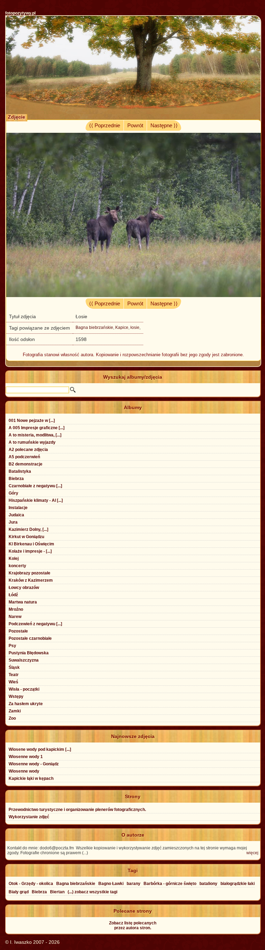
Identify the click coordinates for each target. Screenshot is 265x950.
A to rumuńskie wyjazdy (32, 442)
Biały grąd (19, 891)
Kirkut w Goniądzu (26, 536)
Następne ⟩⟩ (164, 125)
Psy (12, 645)
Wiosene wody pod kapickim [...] (40, 749)
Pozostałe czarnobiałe (30, 638)
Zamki (15, 711)
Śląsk (14, 667)
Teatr (14, 674)
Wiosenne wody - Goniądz (34, 764)
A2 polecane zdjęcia (28, 449)
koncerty (17, 565)
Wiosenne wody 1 (26, 756)
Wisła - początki (24, 689)
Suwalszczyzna (24, 660)
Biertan (57, 891)
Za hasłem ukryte (26, 703)
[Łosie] (133, 295)
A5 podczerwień (24, 456)
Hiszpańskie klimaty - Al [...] (36, 500)
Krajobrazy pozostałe (29, 573)
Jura (13, 522)
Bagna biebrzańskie (94, 327)
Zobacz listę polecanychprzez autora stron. (132, 925)
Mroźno (16, 609)
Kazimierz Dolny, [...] (28, 529)
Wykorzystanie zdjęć (29, 816)
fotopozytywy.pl (20, 13)
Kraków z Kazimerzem (31, 580)
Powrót (135, 125)
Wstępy (16, 696)
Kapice (121, 327)
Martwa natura (23, 602)
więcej (252, 852)
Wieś (13, 682)
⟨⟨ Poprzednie (104, 125)
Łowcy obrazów (24, 587)
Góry (13, 493)
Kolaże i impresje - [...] (30, 551)
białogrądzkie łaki (237, 883)
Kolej (14, 558)
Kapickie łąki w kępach (31, 778)
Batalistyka (20, 471)
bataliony (208, 883)
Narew (15, 616)
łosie (134, 327)
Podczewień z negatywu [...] (35, 623)
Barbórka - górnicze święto (170, 883)
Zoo (12, 718)
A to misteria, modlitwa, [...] (35, 435)
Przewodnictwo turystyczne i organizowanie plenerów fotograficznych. (77, 809)
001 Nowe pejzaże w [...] (32, 420)
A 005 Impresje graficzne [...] (37, 427)
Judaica (16, 515)
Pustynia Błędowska (29, 653)
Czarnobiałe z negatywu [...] (35, 485)
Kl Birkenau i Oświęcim (31, 544)
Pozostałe (18, 631)
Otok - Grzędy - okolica (31, 883)
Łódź (13, 594)
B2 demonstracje (25, 464)
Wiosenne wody (24, 771)
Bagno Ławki (111, 883)
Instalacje (18, 507)
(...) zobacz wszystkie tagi (92, 891)
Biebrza (16, 478)
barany (133, 883)
